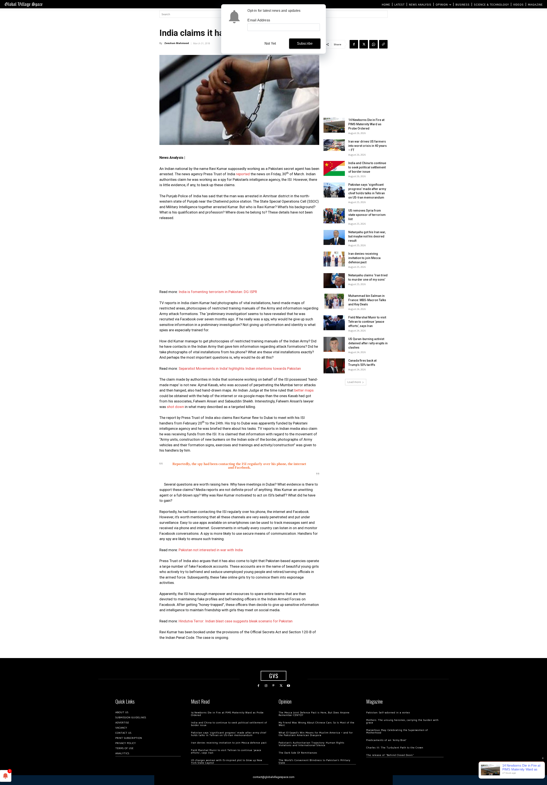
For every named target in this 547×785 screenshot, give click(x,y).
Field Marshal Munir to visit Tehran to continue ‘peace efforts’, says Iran (367, 322)
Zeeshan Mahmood (176, 43)
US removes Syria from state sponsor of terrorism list (367, 215)
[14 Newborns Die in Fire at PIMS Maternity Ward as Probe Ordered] (334, 125)
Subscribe (305, 43)
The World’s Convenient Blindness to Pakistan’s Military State (314, 761)
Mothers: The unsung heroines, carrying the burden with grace (402, 721)
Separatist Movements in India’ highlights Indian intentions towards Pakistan (240, 368)
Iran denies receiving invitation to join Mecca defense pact (364, 258)
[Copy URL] (383, 44)
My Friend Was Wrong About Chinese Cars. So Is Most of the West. (316, 724)
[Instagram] (266, 685)
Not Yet (270, 43)
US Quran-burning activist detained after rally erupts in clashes (368, 343)
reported (243, 174)
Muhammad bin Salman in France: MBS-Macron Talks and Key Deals (367, 300)
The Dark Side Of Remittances (298, 753)
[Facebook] (354, 44)
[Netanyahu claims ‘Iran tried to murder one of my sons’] (334, 280)
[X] (363, 44)
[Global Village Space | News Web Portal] (23, 4)
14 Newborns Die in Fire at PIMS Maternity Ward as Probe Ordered (366, 124)
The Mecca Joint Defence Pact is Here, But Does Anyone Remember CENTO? (314, 714)
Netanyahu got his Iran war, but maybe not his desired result (367, 236)
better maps (304, 390)
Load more (354, 382)
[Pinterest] (273, 685)
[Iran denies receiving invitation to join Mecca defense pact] (334, 259)
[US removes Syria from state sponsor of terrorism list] (334, 215)
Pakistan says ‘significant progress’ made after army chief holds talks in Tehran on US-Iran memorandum (228, 734)
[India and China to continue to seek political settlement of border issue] (334, 168)
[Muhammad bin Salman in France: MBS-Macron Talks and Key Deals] (334, 301)
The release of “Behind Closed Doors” (390, 755)
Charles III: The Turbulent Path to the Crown (394, 748)
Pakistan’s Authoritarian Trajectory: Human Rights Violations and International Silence (311, 744)
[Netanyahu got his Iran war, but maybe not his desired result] (334, 237)
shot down (175, 407)
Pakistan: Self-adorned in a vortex (388, 713)
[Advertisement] (239, 256)
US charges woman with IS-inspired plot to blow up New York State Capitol (226, 761)
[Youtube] (288, 685)
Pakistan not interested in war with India (211, 550)
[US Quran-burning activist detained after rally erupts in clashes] (334, 344)
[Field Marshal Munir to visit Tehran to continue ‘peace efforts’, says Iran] (334, 322)
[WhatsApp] (373, 44)
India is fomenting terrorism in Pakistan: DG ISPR (218, 292)
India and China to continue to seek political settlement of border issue (367, 167)
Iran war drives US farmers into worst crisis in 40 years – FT (367, 146)
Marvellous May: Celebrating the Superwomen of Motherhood (397, 731)
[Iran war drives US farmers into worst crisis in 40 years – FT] (334, 145)
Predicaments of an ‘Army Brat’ (386, 740)
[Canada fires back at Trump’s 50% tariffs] (334, 365)
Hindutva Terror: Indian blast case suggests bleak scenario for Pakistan (236, 621)
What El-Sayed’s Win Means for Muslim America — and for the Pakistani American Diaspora (316, 734)
